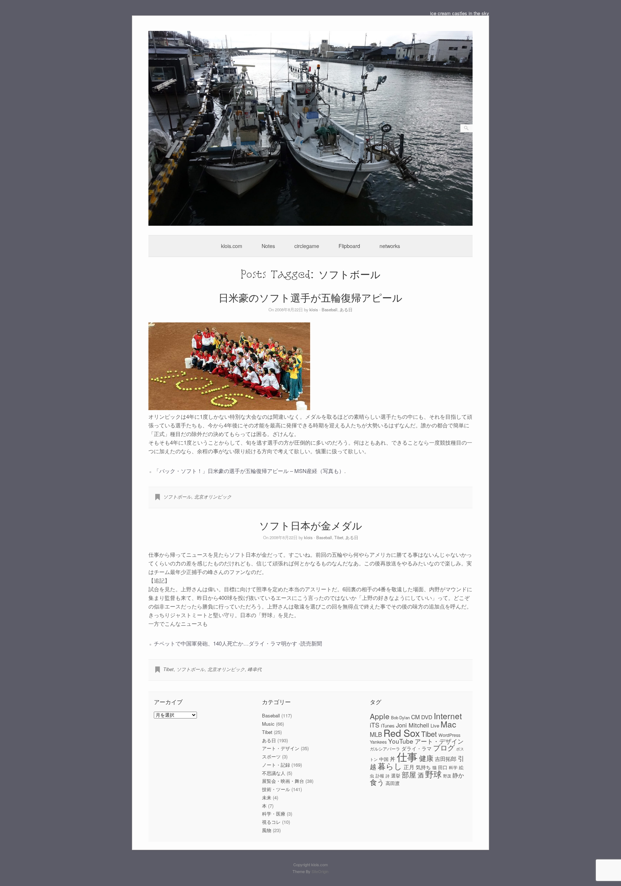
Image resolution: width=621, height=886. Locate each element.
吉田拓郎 (445, 758)
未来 (266, 797)
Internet (448, 715)
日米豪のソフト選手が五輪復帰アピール (310, 297)
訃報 (380, 776)
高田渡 (393, 783)
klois (313, 309)
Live (435, 725)
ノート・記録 (276, 764)
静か (458, 775)
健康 (426, 758)
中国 (383, 759)
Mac (448, 724)
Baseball (329, 309)
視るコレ (271, 821)
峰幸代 (255, 669)
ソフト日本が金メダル (310, 525)
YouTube (400, 740)
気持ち (423, 767)
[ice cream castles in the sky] (310, 223)
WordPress (449, 735)
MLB (376, 734)
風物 (266, 830)
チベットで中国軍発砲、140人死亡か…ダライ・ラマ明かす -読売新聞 (238, 643)
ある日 (346, 309)
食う (377, 782)
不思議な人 (273, 773)
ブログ (444, 747)
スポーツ (271, 756)
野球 (433, 774)
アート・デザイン (280, 748)
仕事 (407, 756)
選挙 (395, 775)
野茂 (447, 776)
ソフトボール (177, 496)
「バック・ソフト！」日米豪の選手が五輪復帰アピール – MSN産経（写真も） (249, 470)
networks (390, 245)
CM (415, 717)
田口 (442, 767)
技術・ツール (276, 789)
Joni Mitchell (412, 725)
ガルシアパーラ (385, 748)
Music (268, 723)
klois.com (231, 245)
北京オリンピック (212, 496)
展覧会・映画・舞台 (283, 780)
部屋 (409, 775)
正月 (409, 767)
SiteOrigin (320, 871)
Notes (268, 245)
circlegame (306, 245)
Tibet (338, 537)
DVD (426, 717)
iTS (375, 724)
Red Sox (401, 733)
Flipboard (349, 245)
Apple (380, 716)
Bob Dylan (400, 717)
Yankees (378, 742)
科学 (453, 767)
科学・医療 (273, 813)
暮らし (390, 765)
